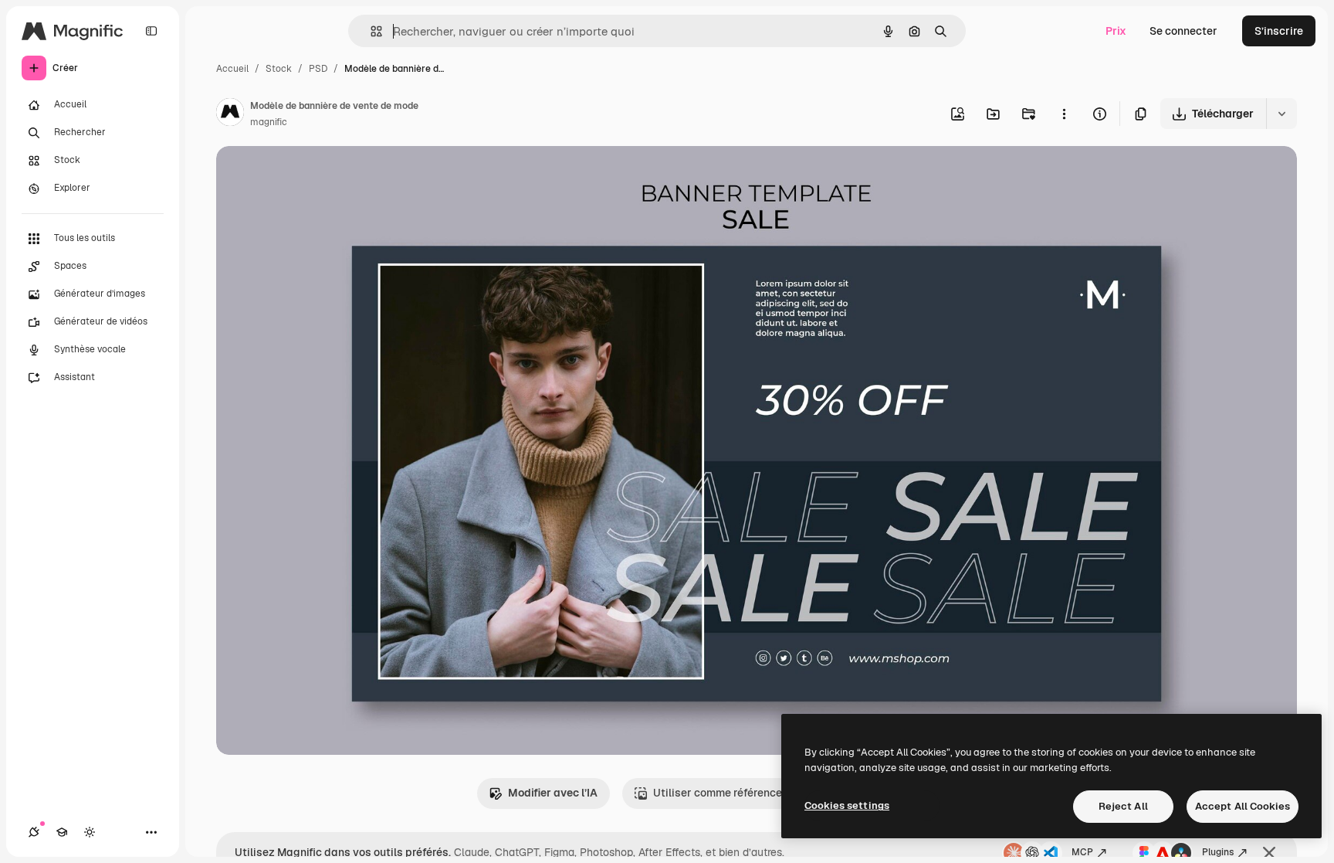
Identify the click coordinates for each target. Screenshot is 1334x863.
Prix (1115, 31)
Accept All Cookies (1242, 806)
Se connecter (1183, 31)
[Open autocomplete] (370, 31)
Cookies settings (846, 805)
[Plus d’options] (1063, 113)
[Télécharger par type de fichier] (1281, 113)
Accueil (232, 69)
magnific (268, 122)
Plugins (1218, 852)
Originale (318, 175)
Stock (279, 69)
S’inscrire (1278, 31)
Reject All (1123, 806)
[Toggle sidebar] (151, 31)
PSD (318, 69)
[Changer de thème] (89, 832)
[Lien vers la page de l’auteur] (230, 114)
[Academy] (61, 832)
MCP (1082, 852)
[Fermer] (1269, 853)
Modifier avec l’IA (553, 793)
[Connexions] (34, 832)
